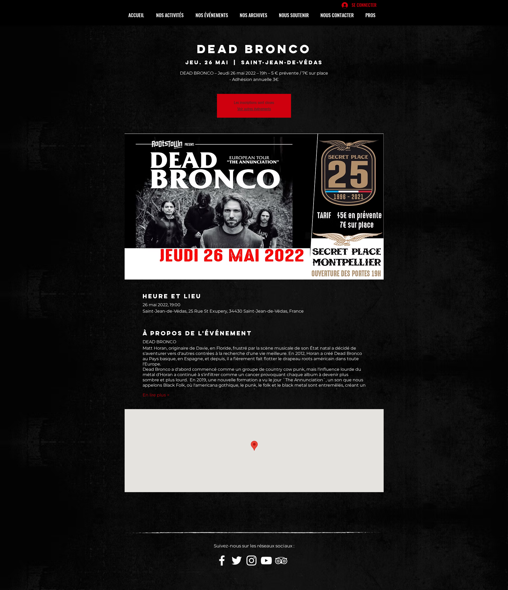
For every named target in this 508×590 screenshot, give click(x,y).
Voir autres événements (254, 109)
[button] (172, 15)
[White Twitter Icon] (236, 560)
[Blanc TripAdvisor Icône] (281, 560)
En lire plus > (156, 394)
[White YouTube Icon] (266, 560)
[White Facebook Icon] (222, 560)
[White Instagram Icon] (251, 560)
